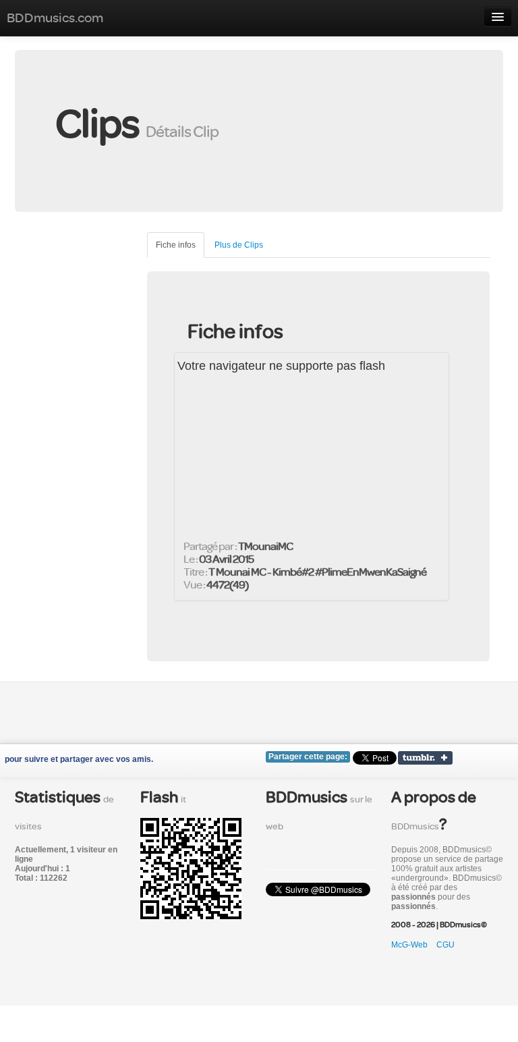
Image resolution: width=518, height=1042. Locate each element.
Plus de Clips (238, 245)
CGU (445, 945)
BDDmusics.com (55, 18)
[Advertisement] (95, 299)
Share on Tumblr (425, 758)
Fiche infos (176, 245)
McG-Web (409, 945)
